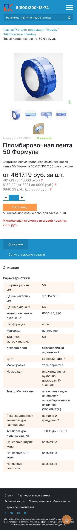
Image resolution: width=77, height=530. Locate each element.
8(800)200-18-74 (32, 7)
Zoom (70, 102)
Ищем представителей (19, 507)
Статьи (8, 495)
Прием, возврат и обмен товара (49, 501)
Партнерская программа (34, 495)
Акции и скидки (14, 501)
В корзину (19, 207)
